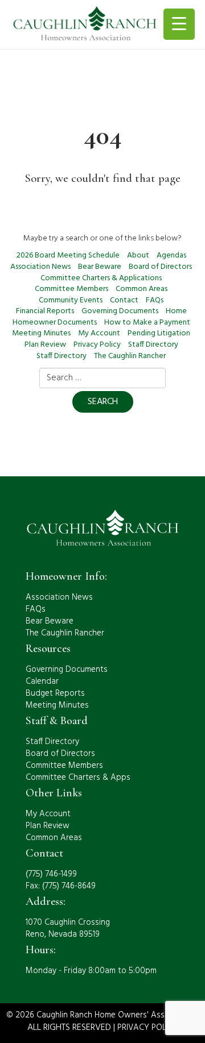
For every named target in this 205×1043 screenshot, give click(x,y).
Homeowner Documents (55, 322)
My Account (99, 333)
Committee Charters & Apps (78, 777)
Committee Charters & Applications (101, 278)
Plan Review (45, 344)
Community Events (70, 300)
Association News (40, 266)
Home (176, 311)
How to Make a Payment (147, 322)
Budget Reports (55, 693)
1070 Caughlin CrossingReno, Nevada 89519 (68, 928)
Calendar (42, 681)
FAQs (154, 300)
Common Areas (141, 289)
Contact (124, 300)
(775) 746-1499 (51, 874)
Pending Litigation (159, 333)
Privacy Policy (97, 344)
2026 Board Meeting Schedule (68, 255)
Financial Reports (45, 311)
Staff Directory (153, 344)
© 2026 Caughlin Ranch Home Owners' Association (100, 1015)
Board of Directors (160, 266)
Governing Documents (119, 311)
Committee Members (71, 289)
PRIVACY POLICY (147, 1027)
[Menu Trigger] (179, 24)
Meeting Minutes (41, 333)
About (138, 255)
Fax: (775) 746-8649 (61, 886)
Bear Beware (99, 266)
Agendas (171, 255)
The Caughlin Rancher (130, 356)
